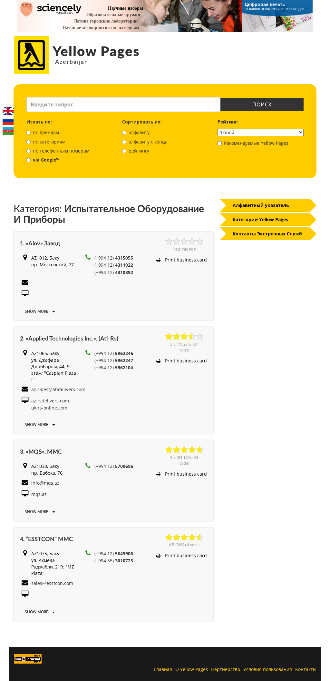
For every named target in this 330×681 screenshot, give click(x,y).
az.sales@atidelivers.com (58, 389)
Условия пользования (267, 669)
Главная (163, 669)
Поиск (262, 104)
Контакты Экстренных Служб (267, 234)
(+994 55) (113, 561)
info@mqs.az (45, 483)
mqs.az (39, 494)
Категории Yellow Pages (260, 219)
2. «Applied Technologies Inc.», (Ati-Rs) (69, 339)
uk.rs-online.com (49, 408)
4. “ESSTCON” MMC (46, 539)
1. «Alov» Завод (40, 244)
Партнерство (225, 669)
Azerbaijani (8, 131)
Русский (8, 121)
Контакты (305, 669)
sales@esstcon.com (52, 583)
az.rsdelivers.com (50, 401)
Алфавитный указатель (261, 205)
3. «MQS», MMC (41, 452)
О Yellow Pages (191, 669)
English (8, 111)
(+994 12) (113, 258)
